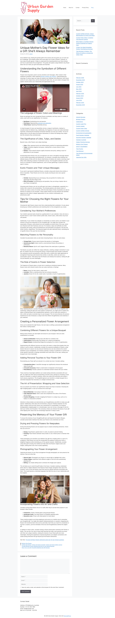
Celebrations (79, 121)
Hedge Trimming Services (83, 142)
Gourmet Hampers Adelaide (83, 137)
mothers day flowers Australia (38, 544)
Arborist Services (80, 117)
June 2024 (79, 100)
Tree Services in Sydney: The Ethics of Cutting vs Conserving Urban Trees (84, 53)
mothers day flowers (26, 544)
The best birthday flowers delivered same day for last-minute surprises (45, 539)
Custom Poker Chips (81, 128)
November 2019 (80, 105)
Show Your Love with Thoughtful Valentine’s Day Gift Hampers (36, 547)
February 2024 (80, 102)
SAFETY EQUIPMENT (81, 146)
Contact (77, 7)
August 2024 (79, 98)
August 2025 (79, 84)
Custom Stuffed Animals (82, 130)
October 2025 (80, 82)
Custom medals (80, 126)
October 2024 (80, 95)
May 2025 (78, 89)
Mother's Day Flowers (27, 543)
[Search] (93, 20)
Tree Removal (79, 151)
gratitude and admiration (44, 123)
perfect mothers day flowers (48, 76)
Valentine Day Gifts (81, 157)
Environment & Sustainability (83, 133)
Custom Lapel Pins (81, 124)
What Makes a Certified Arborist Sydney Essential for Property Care (84, 43)
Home (64, 7)
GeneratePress (67, 616)
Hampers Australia (81, 139)
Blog (92, 7)
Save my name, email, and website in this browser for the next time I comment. (43, 587)
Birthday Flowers (80, 119)
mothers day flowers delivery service (54, 544)
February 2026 (80, 77)
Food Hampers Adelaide (82, 135)
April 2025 (79, 91)
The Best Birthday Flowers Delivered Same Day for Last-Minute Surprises (38, 546)
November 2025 (80, 80)
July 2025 (78, 86)
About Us (71, 7)
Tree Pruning (79, 149)
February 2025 (80, 93)
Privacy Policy (85, 7)
